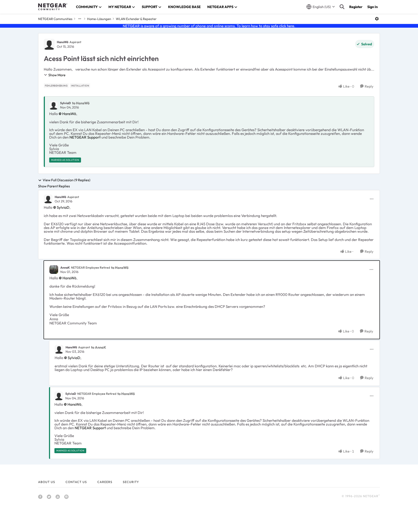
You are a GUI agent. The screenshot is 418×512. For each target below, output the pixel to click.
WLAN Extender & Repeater (136, 19)
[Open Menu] (377, 19)
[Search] (342, 6)
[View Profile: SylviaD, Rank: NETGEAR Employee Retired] (58, 396)
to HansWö (80, 103)
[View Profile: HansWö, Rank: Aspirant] (49, 44)
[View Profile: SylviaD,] (53, 105)
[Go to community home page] (52, 6)
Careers (104, 482)
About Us (46, 482)
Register (355, 7)
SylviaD (65, 103)
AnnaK (65, 267)
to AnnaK (98, 347)
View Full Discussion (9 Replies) (66, 180)
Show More (57, 75)
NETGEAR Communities (55, 19)
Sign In (372, 7)
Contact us (76, 482)
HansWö (62, 42)
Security (131, 482)
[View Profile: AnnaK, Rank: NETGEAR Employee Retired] (53, 269)
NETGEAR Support (85, 137)
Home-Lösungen (99, 19)
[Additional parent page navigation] (79, 19)
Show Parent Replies (54, 186)
